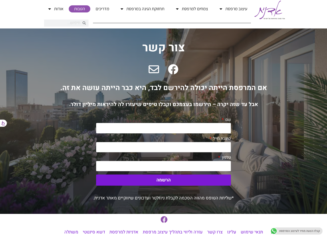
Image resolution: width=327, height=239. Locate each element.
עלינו (231, 232)
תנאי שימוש (252, 232)
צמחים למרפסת (195, 9)
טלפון (226, 158)
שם (227, 120)
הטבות (79, 9)
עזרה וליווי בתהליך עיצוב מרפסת (173, 232)
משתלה (71, 232)
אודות (58, 9)
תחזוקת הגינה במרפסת (145, 9)
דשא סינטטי (94, 232)
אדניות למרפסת (123, 232)
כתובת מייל (221, 139)
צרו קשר (215, 232)
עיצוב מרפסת (236, 9)
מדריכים (102, 9)
